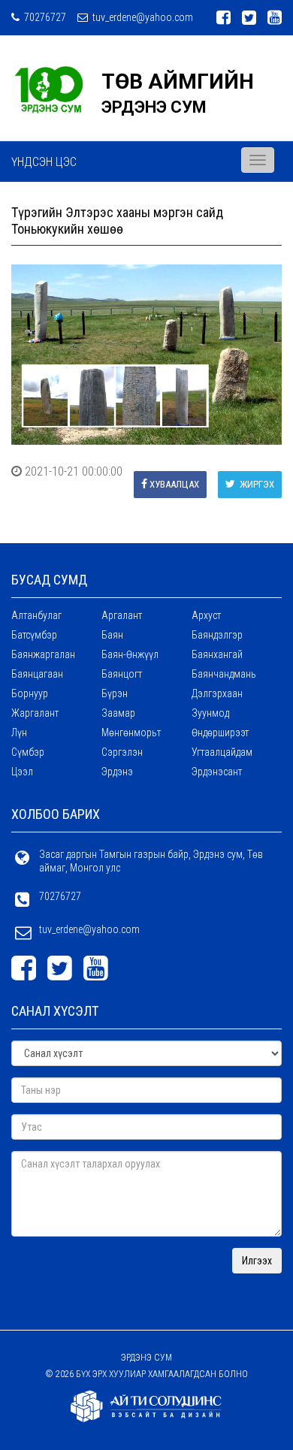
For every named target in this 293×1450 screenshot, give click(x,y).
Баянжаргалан (43, 654)
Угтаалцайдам (222, 752)
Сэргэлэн (122, 752)
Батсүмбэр (34, 635)
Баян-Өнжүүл (130, 654)
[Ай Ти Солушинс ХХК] (146, 1405)
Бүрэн (114, 693)
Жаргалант (35, 713)
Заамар (118, 713)
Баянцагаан (37, 674)
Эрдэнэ (117, 772)
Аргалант (121, 615)
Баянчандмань (224, 674)
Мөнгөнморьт (131, 733)
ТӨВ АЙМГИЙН (177, 81)
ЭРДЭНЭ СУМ (154, 107)
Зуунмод (210, 713)
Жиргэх (255, 484)
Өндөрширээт (220, 733)
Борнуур (29, 693)
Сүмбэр (27, 752)
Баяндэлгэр (217, 635)
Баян (112, 635)
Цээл (22, 772)
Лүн (19, 733)
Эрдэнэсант (217, 772)
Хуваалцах (174, 484)
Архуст (206, 615)
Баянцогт (121, 674)
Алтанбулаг (36, 615)
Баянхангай (217, 654)
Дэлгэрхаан (217, 693)
